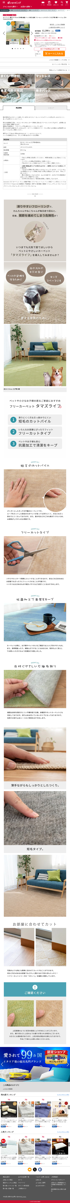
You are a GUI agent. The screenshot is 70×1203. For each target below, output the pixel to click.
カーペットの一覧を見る (59, 64)
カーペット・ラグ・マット (48, 10)
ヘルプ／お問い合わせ (42, 1177)
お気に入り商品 (7, 1180)
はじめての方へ (40, 1185)
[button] (2, 1064)
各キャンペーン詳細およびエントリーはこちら (48, 40)
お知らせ (38, 1180)
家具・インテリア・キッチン (18, 10)
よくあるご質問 (40, 1182)
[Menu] (3, 2)
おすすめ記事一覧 (23, 1177)
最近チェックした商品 (10, 1182)
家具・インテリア (33, 10)
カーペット (61, 10)
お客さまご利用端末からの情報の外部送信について (58, 1184)
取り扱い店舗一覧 (8, 1188)
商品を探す (6, 1177)
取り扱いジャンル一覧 (10, 1185)
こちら (24, 1196)
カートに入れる (54, 53)
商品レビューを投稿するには (58, 70)
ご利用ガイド (22, 1188)
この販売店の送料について (56, 27)
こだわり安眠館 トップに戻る (58, 60)
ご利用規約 (54, 1177)
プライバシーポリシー (58, 1180)
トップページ (4, 10)
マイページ (21, 1182)
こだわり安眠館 (7, 1089)
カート (20, 1180)
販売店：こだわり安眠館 (57, 24)
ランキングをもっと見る (63, 1094)
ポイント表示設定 (23, 1185)
